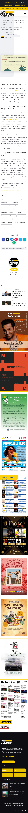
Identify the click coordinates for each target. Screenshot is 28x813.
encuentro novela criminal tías (9, 205)
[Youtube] (23, 2)
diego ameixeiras (14, 202)
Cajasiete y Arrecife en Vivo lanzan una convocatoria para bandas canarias (17, 793)
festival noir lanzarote (7, 209)
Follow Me (14, 269)
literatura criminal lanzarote (8, 215)
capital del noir (15, 90)
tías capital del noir (6, 225)
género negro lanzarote (7, 212)
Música (17, 770)
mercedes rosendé (6, 219)
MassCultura (8, 32)
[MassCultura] (7, 13)
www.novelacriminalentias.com (10, 190)
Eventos (4, 770)
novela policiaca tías (6, 222)
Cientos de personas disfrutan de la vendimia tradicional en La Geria (17, 785)
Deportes (17, 775)
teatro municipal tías (20, 222)
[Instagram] (21, 2)
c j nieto (3, 199)
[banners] (14, 617)
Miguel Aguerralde (18, 219)
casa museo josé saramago (15, 199)
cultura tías (4, 202)
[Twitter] (19, 2)
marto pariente (22, 215)
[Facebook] (17, 2)
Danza (4, 775)
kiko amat (18, 212)
